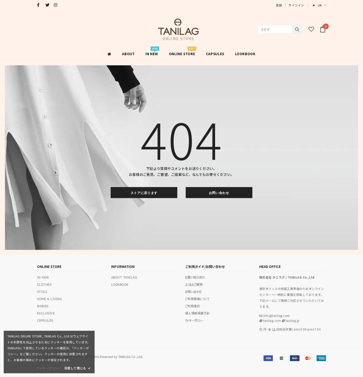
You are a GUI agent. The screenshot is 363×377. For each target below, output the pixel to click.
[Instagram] (57, 5)
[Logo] (178, 29)
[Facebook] (40, 5)
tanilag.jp (292, 320)
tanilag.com (271, 320)
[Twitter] (48, 5)
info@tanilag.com (276, 315)
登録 (279, 5)
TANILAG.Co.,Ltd (130, 356)
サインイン (296, 5)
